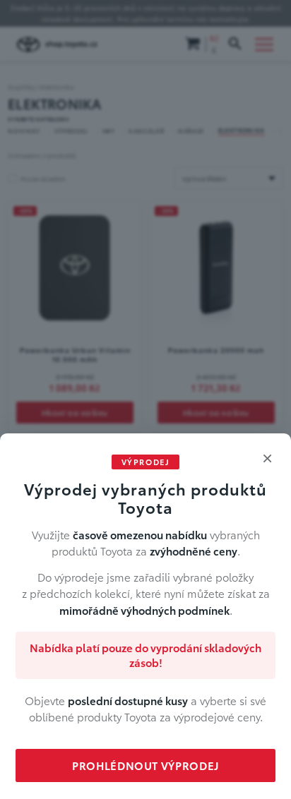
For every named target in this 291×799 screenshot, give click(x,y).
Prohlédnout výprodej (145, 765)
